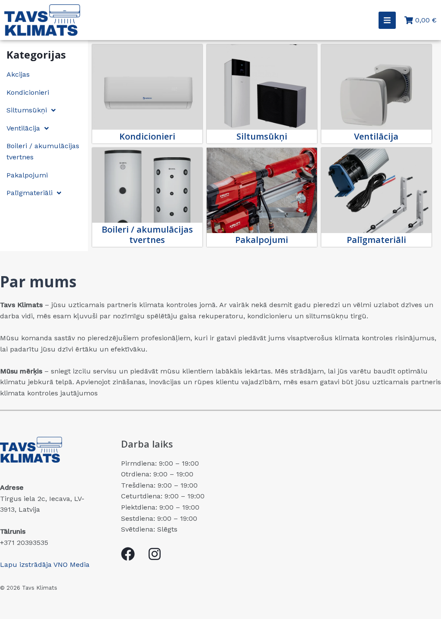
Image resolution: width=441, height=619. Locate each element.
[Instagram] (154, 554)
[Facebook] (128, 554)
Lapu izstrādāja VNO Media (45, 564)
